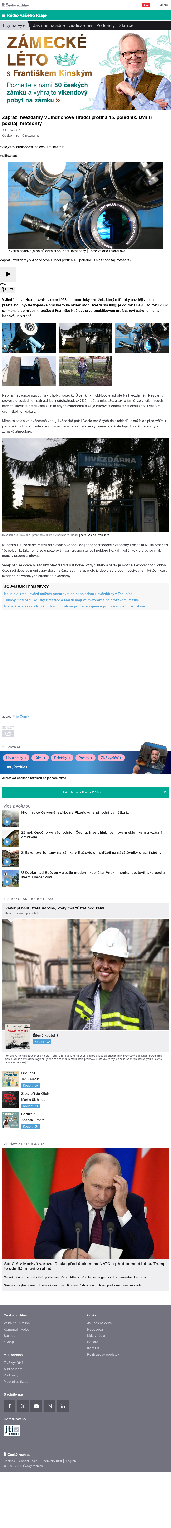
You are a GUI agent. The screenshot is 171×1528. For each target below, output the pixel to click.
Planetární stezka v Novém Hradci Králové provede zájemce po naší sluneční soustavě (74, 606)
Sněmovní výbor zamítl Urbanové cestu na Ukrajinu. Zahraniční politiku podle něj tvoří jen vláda (73, 1285)
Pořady (84, 758)
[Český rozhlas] (15, 5)
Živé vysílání (109, 758)
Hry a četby (14, 758)
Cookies (9, 1461)
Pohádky (60, 758)
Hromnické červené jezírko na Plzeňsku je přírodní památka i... (76, 812)
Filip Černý (21, 717)
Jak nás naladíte (49, 25)
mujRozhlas (11, 747)
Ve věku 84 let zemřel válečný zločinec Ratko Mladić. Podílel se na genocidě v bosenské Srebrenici (76, 1277)
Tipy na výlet (14, 25)
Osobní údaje (28, 1461)
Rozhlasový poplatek (103, 1354)
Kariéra (92, 1342)
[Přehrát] (8, 274)
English (71, 1461)
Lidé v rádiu (96, 1336)
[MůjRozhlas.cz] (8, 156)
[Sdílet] (11, 290)
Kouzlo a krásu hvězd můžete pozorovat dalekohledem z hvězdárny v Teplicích (68, 594)
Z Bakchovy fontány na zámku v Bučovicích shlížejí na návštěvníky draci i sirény (91, 852)
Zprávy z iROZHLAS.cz (24, 1144)
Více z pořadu (17, 806)
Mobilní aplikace (16, 1382)
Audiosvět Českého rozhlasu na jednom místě (34, 778)
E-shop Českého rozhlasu (29, 899)
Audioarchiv (80, 25)
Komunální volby (16, 1329)
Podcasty (105, 25)
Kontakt (93, 1348)
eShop (9, 1342)
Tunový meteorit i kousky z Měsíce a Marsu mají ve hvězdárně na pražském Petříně (71, 600)
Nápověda (95, 1329)
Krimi (38, 758)
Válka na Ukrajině (17, 1323)
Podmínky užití (51, 1461)
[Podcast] (4, 290)
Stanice (126, 25)
